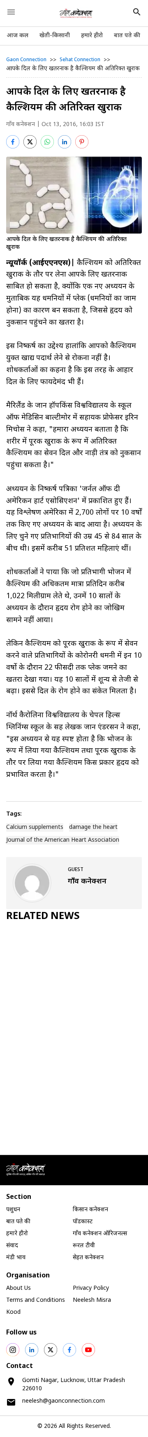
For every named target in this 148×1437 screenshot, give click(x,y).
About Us (18, 1288)
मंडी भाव (15, 1258)
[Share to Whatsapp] (47, 141)
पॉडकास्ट (82, 1222)
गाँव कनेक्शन (20, 125)
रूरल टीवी (84, 1246)
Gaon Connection (26, 60)
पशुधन (13, 1210)
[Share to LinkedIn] (64, 141)
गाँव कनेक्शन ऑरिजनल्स (100, 1234)
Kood (13, 1312)
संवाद (12, 1246)
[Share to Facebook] (12, 141)
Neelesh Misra (92, 1300)
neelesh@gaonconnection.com (63, 1401)
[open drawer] (11, 12)
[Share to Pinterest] (81, 141)
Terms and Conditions (35, 1300)
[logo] (76, 13)
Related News (43, 916)
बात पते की (127, 36)
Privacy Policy (91, 1288)
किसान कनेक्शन (90, 1210)
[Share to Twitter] (30, 141)
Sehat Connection (80, 60)
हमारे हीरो (92, 36)
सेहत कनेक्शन (88, 1258)
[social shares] (12, 1349)
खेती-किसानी (54, 36)
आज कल (17, 36)
